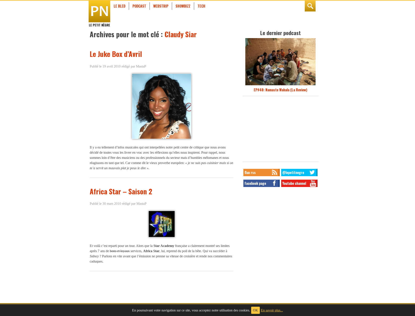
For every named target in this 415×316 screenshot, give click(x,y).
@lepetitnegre (293, 172)
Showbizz (183, 6)
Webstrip (160, 6)
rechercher (310, 6)
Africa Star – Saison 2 (121, 191)
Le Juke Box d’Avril (116, 54)
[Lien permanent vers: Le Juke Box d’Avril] (161, 138)
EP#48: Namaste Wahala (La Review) (280, 89)
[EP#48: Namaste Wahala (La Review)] (280, 84)
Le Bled (119, 6)
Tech (201, 6)
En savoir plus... (272, 310)
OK (255, 310)
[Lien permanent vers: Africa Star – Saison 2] (161, 237)
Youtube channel (294, 183)
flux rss (250, 172)
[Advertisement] (280, 130)
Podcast (139, 6)
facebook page (255, 183)
